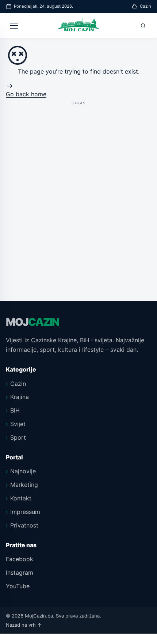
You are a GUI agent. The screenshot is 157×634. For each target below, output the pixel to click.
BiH (15, 410)
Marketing (24, 484)
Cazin (18, 383)
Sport (18, 437)
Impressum (25, 511)
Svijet (18, 424)
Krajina (19, 396)
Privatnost (24, 525)
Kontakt (20, 498)
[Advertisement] (78, 185)
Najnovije (23, 471)
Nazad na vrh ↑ (24, 625)
